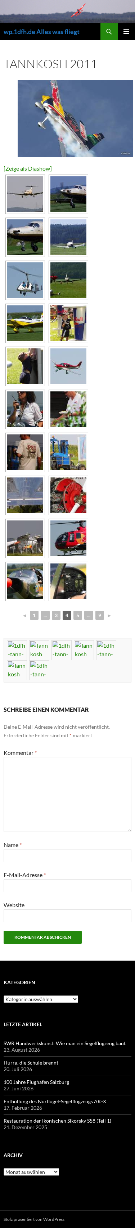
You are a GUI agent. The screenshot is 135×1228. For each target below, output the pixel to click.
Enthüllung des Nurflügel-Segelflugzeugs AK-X (55, 1101)
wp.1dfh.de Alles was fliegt (42, 31)
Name (13, 844)
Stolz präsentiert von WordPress (34, 1219)
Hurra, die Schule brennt (31, 1063)
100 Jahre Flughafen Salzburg (36, 1082)
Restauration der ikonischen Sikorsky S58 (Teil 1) (57, 1121)
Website (14, 904)
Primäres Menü (126, 31)
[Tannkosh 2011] (73, 118)
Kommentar (20, 752)
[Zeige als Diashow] (28, 168)
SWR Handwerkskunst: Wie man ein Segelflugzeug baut (65, 1043)
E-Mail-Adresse (25, 874)
